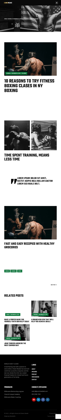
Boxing (7, 271)
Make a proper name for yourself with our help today (16, 320)
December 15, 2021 (15, 314)
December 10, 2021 (16, 73)
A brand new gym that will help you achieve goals (42, 320)
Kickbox (10, 19)
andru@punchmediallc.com (40, 391)
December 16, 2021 (15, 338)
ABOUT (33, 369)
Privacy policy (53, 413)
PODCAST (34, 374)
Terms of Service (52, 416)
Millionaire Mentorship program (14, 391)
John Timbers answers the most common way (15, 344)
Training (35, 314)
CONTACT (34, 380)
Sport (19, 271)
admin (24, 73)
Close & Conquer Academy (12, 394)
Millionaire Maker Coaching (12, 397)
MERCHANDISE (35, 377)
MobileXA (12, 416)
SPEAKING (34, 372)
